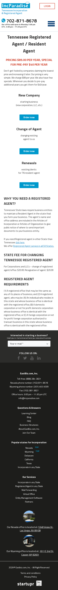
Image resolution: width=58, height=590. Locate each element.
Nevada (29, 447)
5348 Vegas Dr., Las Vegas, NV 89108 (37, 528)
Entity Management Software (29, 497)
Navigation (51, 23)
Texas (29, 463)
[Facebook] (19, 358)
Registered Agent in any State (29, 486)
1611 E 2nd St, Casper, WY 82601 (37, 553)
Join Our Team (29, 432)
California (29, 459)
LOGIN (47, 6)
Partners (29, 501)
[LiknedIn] (38, 358)
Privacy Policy (30, 576)
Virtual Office (29, 494)
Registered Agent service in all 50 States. (33, 246)
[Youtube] (32, 358)
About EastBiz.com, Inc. (29, 428)
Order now (29, 117)
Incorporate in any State (29, 467)
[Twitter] (25, 358)
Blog (29, 417)
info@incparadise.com (29, 398)
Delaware (29, 455)
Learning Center (29, 413)
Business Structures (29, 424)
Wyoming (29, 451)
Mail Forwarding (29, 490)
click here (20, 242)
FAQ (29, 421)
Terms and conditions (31, 572)
